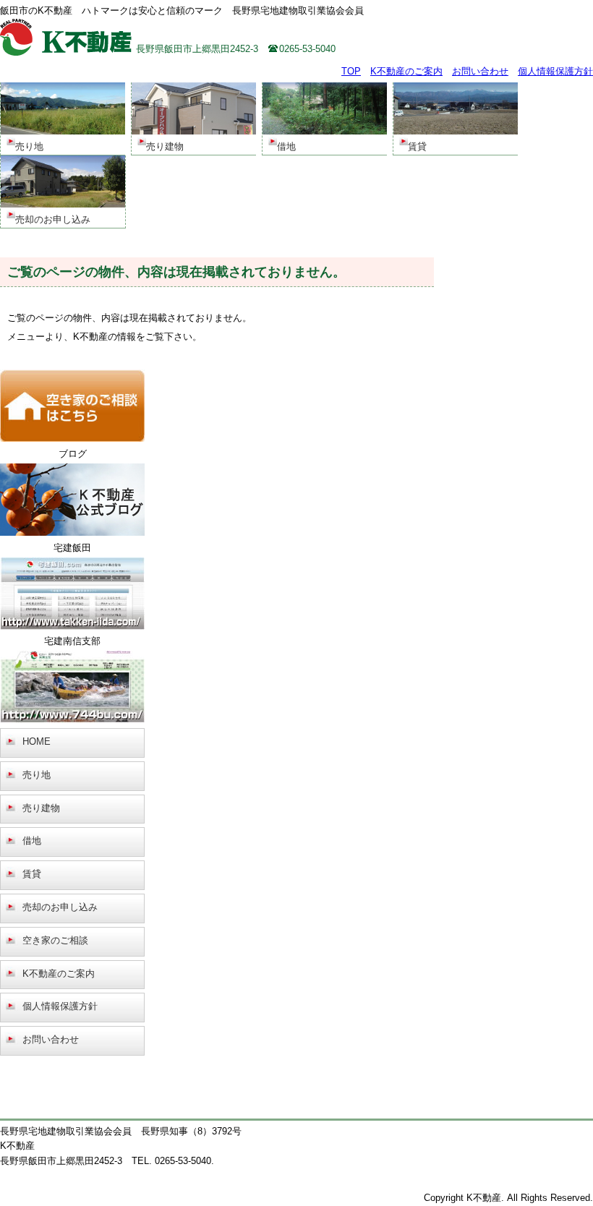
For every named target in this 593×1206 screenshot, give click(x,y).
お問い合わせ (480, 71)
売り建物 (41, 808)
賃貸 (31, 873)
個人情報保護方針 (555, 71)
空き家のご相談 (55, 940)
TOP (351, 71)
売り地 (36, 774)
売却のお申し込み (60, 907)
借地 (31, 840)
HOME (36, 741)
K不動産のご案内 (406, 71)
